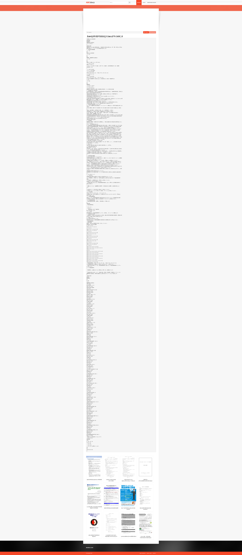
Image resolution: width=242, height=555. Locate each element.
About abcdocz (142, 553)
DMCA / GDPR (149, 553)
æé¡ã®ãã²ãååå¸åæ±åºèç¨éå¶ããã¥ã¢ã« (94, 479)
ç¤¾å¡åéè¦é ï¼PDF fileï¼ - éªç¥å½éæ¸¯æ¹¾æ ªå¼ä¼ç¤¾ (111, 536)
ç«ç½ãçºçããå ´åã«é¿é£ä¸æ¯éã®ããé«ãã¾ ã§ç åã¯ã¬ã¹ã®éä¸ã (94, 507)
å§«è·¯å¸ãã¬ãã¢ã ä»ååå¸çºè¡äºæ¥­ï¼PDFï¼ (128, 508)
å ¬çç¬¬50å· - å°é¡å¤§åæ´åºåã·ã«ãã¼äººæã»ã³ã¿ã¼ (145, 537)
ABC (90, 2)
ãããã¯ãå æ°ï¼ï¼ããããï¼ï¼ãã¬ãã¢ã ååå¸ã (145, 480)
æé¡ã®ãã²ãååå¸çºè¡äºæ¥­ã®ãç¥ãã (111, 508)
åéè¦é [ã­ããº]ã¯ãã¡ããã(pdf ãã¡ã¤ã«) (94, 536)
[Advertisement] (121, 20)
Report (146, 32)
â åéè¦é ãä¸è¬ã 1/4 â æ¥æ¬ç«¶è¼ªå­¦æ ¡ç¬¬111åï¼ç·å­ (128, 480)
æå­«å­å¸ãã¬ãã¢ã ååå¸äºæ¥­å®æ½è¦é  (145, 508)
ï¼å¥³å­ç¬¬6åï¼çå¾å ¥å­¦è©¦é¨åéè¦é (111, 480)
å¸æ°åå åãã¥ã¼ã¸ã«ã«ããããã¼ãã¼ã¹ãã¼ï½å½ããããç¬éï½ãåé (128, 536)
